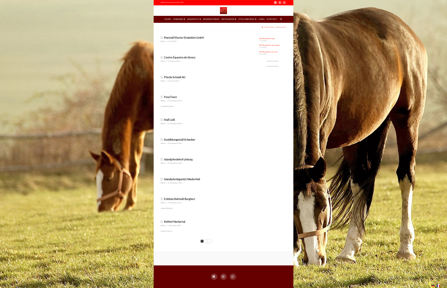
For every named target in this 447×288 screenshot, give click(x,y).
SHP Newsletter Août (267, 38)
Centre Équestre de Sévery (179, 57)
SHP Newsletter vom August (269, 45)
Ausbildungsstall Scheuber (179, 139)
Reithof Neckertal (174, 221)
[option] (439, 286)
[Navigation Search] (281, 19)
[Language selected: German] (436, 285)
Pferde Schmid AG (174, 77)
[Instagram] (280, 2)
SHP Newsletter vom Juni (268, 52)
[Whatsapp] (284, 2)
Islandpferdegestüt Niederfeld (182, 179)
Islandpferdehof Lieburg (178, 159)
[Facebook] (276, 2)
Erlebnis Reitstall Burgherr (179, 199)
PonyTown (170, 97)
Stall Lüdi (169, 119)
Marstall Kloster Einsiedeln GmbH (184, 37)
